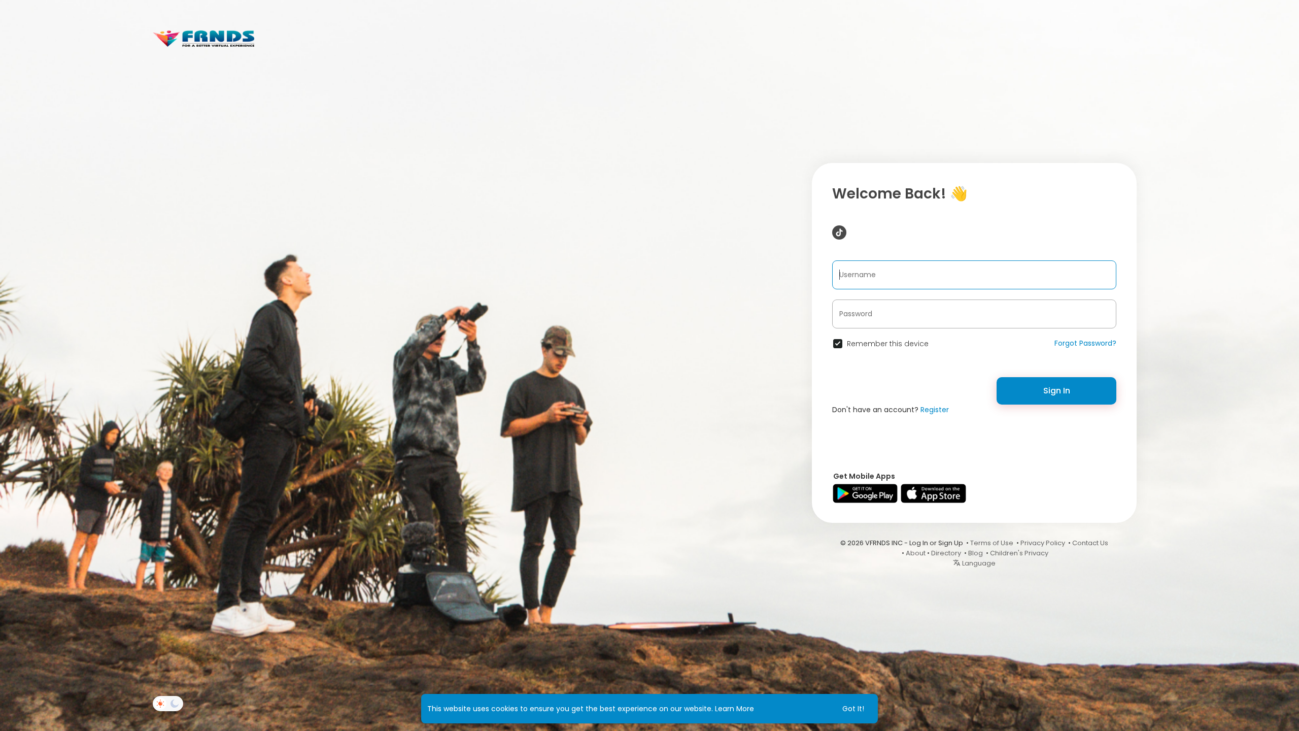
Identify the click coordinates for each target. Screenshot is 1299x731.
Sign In (1056, 390)
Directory (946, 553)
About (916, 553)
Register (934, 410)
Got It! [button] (853, 709)
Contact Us (1090, 543)
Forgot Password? (1085, 343)
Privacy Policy (1042, 543)
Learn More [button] (734, 709)
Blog (975, 553)
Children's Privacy (1019, 553)
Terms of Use (991, 543)
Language (978, 563)
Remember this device (888, 344)
